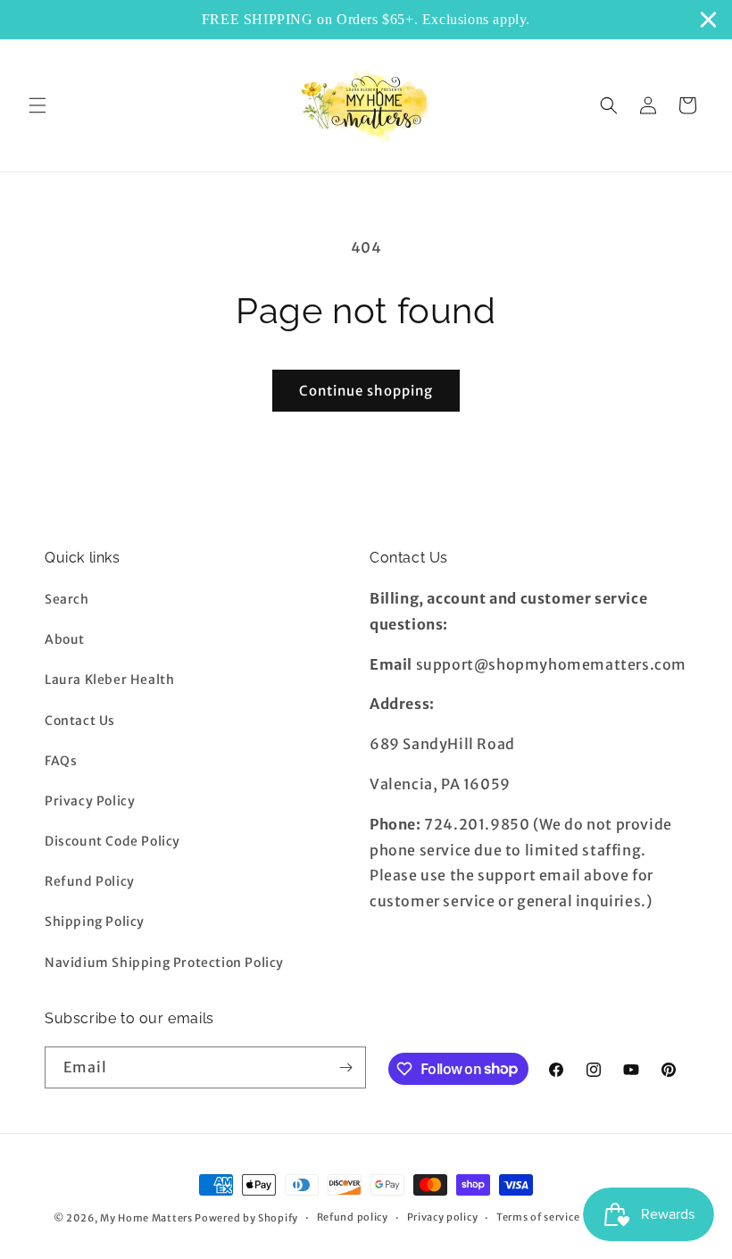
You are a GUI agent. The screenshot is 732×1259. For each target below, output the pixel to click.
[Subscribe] (345, 1067)
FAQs (61, 761)
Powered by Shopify (246, 1218)
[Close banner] (708, 19)
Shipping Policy (95, 921)
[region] (366, 19)
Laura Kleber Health (109, 679)
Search (67, 599)
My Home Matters (146, 1218)
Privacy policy (442, 1217)
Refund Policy (90, 881)
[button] (37, 105)
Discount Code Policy (112, 841)
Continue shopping (366, 390)
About (65, 639)
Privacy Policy (90, 801)
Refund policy (352, 1217)
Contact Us (80, 721)
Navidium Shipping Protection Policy (164, 963)
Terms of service (537, 1217)
